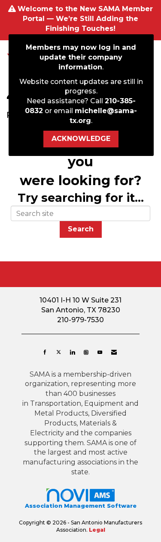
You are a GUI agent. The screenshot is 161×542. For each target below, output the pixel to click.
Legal (97, 530)
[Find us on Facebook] (45, 352)
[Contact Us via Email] (114, 352)
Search (81, 229)
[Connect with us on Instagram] (86, 352)
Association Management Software (81, 506)
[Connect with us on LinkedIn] (72, 352)
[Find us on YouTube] (100, 352)
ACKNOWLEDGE (81, 139)
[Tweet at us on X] (59, 352)
